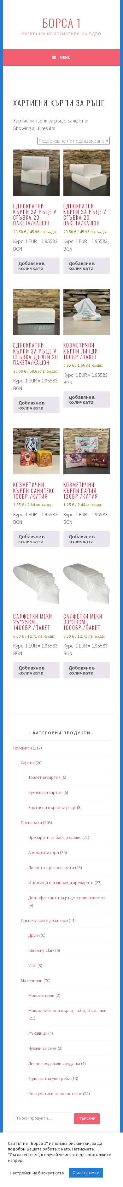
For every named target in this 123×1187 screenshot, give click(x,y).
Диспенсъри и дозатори (44, 920)
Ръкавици (37, 1033)
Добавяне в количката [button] (31, 265)
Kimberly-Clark (41, 950)
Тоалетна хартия (44, 777)
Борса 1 (61, 22)
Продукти (22, 748)
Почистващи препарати (51, 867)
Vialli (32, 965)
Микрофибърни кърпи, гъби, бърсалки (67, 1010)
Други (34, 935)
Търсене (87, 1118)
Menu (65, 57)
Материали (32, 980)
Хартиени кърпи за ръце (52, 807)
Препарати (31, 822)
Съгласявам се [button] (86, 1172)
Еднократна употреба (49, 1078)
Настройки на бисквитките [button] (36, 1173)
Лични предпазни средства (54, 1063)
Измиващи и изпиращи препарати (61, 882)
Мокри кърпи (41, 995)
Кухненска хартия (45, 792)
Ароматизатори (43, 852)
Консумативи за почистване (55, 1093)
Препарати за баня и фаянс (54, 837)
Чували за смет (42, 1048)
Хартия (28, 763)
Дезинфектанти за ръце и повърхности (66, 898)
